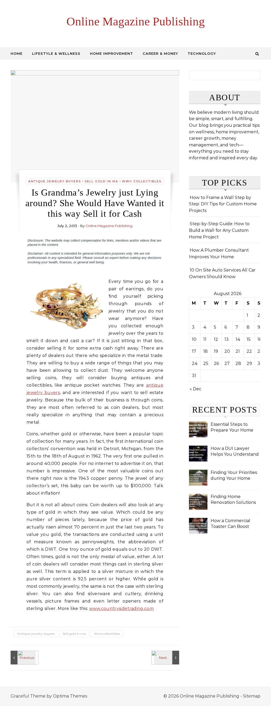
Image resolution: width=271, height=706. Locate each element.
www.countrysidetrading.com (121, 608)
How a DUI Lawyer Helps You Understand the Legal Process (235, 452)
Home (16, 53)
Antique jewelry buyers (54, 181)
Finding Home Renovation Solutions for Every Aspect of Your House (233, 500)
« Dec (195, 388)
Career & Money (160, 53)
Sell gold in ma (101, 181)
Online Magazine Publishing (135, 21)
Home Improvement (111, 53)
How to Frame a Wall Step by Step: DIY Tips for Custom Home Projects (223, 204)
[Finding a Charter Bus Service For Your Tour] (22, 657)
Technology (202, 53)
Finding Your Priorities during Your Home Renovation (234, 476)
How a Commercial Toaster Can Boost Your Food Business (231, 524)
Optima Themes (70, 696)
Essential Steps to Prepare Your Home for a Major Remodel (232, 428)
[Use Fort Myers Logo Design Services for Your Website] (167, 657)
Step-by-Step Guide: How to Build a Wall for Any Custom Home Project (219, 230)
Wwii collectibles (141, 181)
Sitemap (251, 696)
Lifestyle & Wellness (56, 53)
